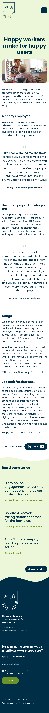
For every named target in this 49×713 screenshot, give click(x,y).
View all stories (36, 569)
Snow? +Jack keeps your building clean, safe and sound (24, 543)
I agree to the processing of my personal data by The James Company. (25, 672)
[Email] (43, 446)
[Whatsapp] (36, 447)
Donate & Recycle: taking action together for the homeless (23, 517)
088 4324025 (8, 627)
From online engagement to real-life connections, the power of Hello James (24, 489)
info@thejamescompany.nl (14, 630)
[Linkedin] (28, 447)
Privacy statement (26, 703)
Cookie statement (9, 703)
